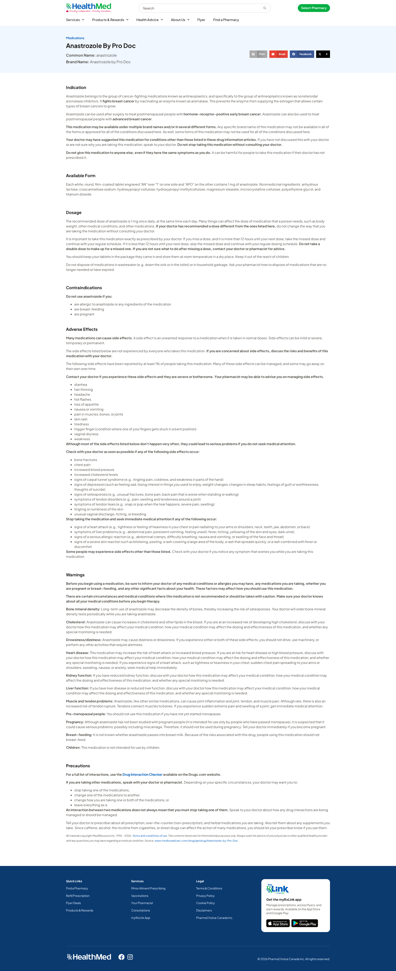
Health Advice (147, 20)
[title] (278, 923)
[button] (258, 54)
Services (73, 20)
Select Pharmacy (314, 8)
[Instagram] (130, 957)
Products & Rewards (108, 20)
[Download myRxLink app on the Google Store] (304, 923)
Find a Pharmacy (226, 20)
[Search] (265, 8)
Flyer (201, 20)
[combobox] (199, 8)
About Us (178, 20)
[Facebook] (121, 957)
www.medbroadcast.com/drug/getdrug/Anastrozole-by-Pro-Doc (196, 840)
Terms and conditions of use (149, 835)
